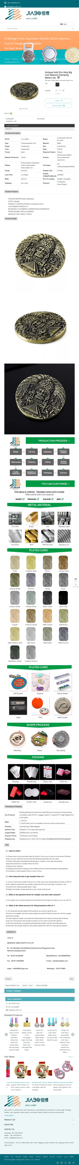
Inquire (57, 101)
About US (9, 129)
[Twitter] (65, 1163)
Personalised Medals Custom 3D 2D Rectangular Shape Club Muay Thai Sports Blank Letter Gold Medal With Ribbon (14, 1040)
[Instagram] (73, 1163)
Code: (7, 121)
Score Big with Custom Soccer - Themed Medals (13, 1082)
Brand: (39, 119)
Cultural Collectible (41, 985)
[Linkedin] (61, 1163)
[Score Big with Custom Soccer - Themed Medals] (12, 1080)
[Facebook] (57, 1163)
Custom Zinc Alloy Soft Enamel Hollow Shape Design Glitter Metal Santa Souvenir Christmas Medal (27, 1037)
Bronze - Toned (27, 985)
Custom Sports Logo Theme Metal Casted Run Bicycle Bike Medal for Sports (39, 1035)
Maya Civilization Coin (12, 985)
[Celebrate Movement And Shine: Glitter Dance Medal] (55, 1080)
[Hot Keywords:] (73, 28)
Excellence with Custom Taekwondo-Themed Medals (34, 1082)
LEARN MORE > (9, 1115)
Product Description (12, 126)
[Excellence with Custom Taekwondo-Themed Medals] (34, 1080)
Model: (8, 119)
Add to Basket (58, 106)
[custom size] (57, 84)
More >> (71, 1056)
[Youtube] (69, 1163)
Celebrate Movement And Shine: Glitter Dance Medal (56, 1082)
